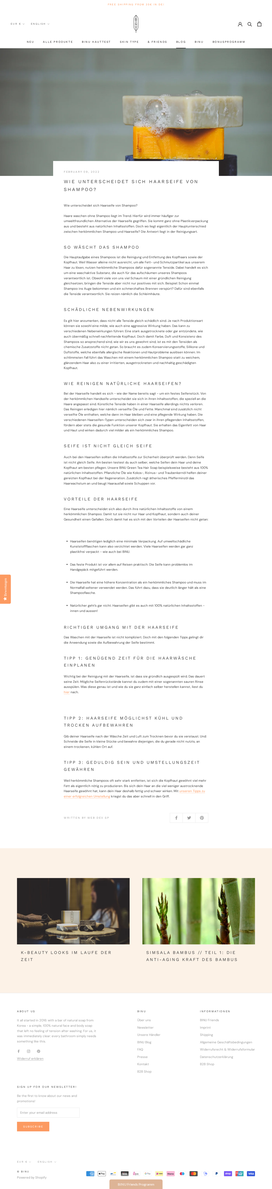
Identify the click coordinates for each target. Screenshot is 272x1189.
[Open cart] (259, 23)
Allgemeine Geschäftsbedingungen (226, 1042)
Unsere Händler (148, 1035)
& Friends (157, 41)
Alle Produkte (58, 41)
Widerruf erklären (30, 1058)
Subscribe (33, 1126)
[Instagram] (28, 1051)
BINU (199, 41)
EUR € (16, 23)
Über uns (144, 1020)
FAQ (140, 1049)
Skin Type (129, 41)
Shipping (206, 1035)
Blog (181, 41)
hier (67, 692)
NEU (30, 41)
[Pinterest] (38, 1051)
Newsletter (145, 1027)
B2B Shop (144, 1071)
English (38, 23)
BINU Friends (209, 1020)
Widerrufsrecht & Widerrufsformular (227, 1049)
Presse (142, 1057)
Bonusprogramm (228, 41)
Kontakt (143, 1064)
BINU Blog (144, 1042)
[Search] (250, 24)
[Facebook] (18, 1051)
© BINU (23, 1171)
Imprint (205, 1027)
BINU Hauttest (96, 41)
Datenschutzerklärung (216, 1057)
